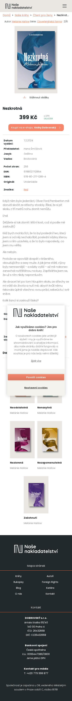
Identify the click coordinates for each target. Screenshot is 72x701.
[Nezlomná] (22, 446)
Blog (18, 588)
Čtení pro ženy (43, 15)
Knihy (18, 576)
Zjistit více (36, 360)
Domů (7, 15)
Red (26, 189)
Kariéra (50, 588)
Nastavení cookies (36, 387)
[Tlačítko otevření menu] (64, 6)
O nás (18, 593)
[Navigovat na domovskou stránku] (18, 6)
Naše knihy (22, 15)
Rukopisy (19, 582)
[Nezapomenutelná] (49, 446)
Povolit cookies (36, 377)
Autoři (50, 576)
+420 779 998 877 (37, 673)
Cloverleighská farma (49, 21)
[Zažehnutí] (36, 501)
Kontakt (50, 593)
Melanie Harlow (20, 21)
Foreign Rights (50, 582)
